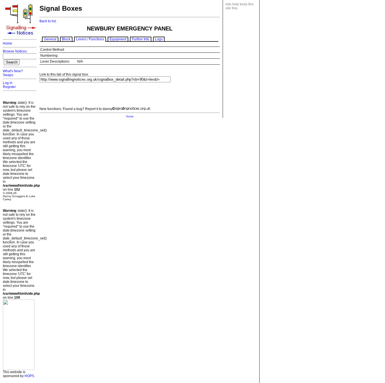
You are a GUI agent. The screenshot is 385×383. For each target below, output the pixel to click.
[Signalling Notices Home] (21, 36)
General (50, 39)
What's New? (13, 71)
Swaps (8, 75)
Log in (7, 83)
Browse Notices (15, 51)
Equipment (118, 39)
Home (7, 43)
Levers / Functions (90, 39)
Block (66, 39)
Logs (159, 39)
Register (9, 87)
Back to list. (48, 21)
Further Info (140, 39)
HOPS (29, 376)
